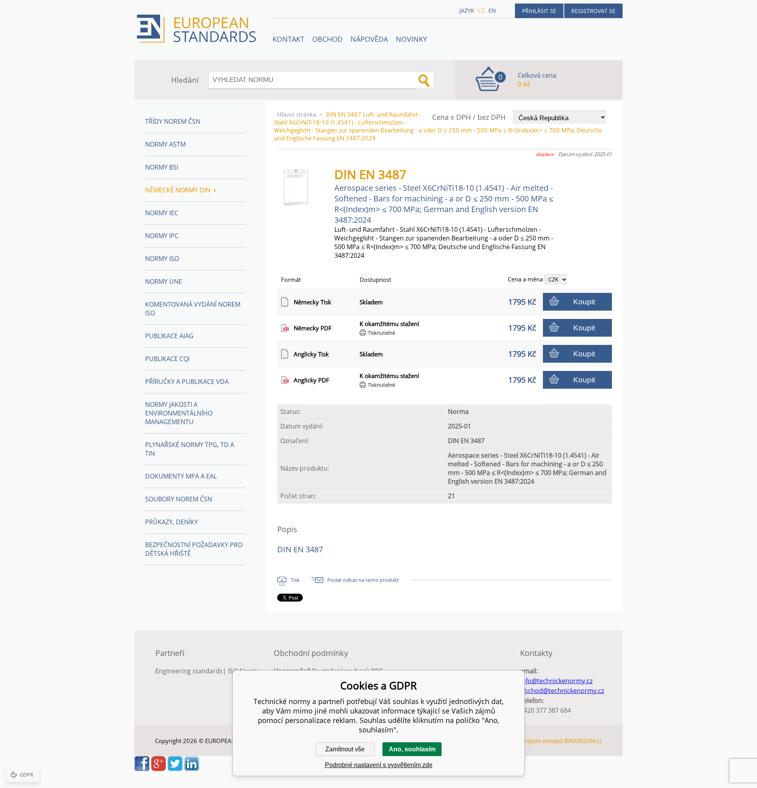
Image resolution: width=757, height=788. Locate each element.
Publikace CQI (167, 358)
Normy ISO (162, 258)
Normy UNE (163, 281)
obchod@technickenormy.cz (562, 690)
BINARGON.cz (583, 741)
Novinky (411, 39)
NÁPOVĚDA (369, 39)
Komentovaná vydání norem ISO (193, 308)
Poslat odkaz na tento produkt (363, 579)
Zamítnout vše (345, 749)
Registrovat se (593, 11)
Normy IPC (162, 235)
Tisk (295, 579)
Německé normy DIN (178, 190)
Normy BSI (161, 167)
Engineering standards (189, 671)
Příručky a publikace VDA (187, 381)
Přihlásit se (539, 11)
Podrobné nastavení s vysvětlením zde (379, 765)
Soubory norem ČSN (178, 499)
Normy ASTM (165, 144)
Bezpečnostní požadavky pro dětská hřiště (193, 549)
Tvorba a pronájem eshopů (526, 741)
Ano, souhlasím (412, 749)
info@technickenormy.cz (556, 680)
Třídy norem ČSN (172, 121)
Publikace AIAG (169, 336)
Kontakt (288, 39)
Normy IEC (161, 213)
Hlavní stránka (296, 114)
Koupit (584, 302)
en (492, 10)
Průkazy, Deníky (171, 522)
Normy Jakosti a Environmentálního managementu (179, 413)
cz (481, 10)
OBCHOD (327, 39)
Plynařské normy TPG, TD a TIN (189, 449)
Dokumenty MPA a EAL (181, 476)
